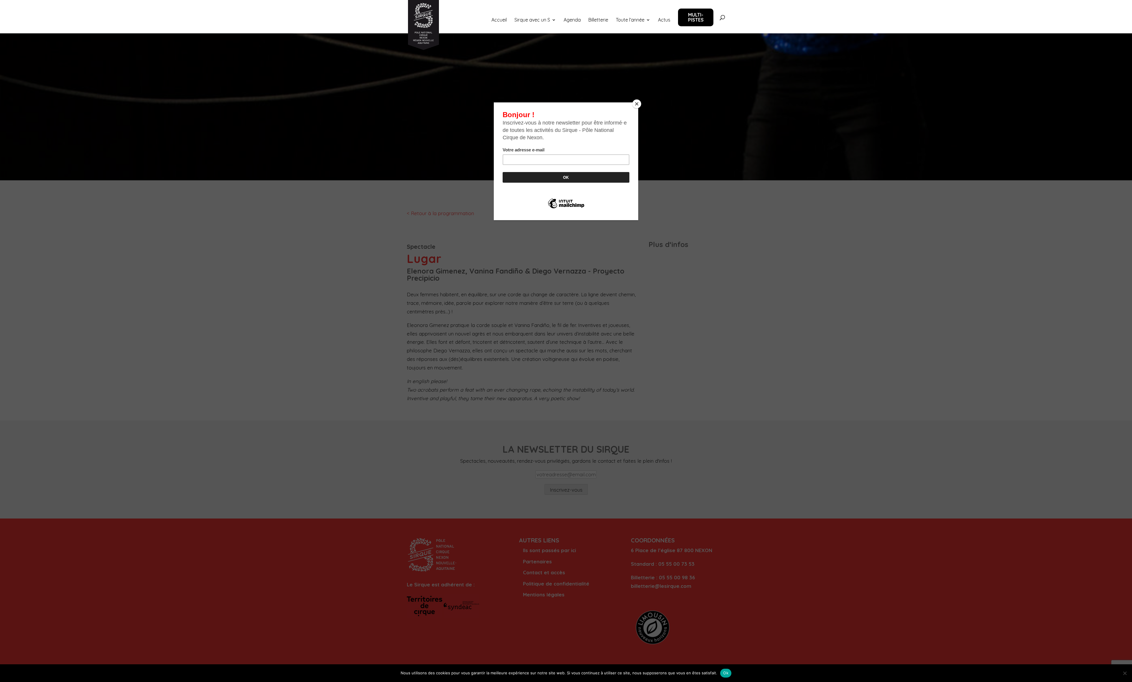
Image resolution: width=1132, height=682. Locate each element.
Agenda (572, 20)
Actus (664, 20)
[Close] (636, 103)
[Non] (1125, 673)
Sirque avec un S (532, 20)
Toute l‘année (630, 20)
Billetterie (598, 20)
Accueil (499, 20)
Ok (725, 672)
